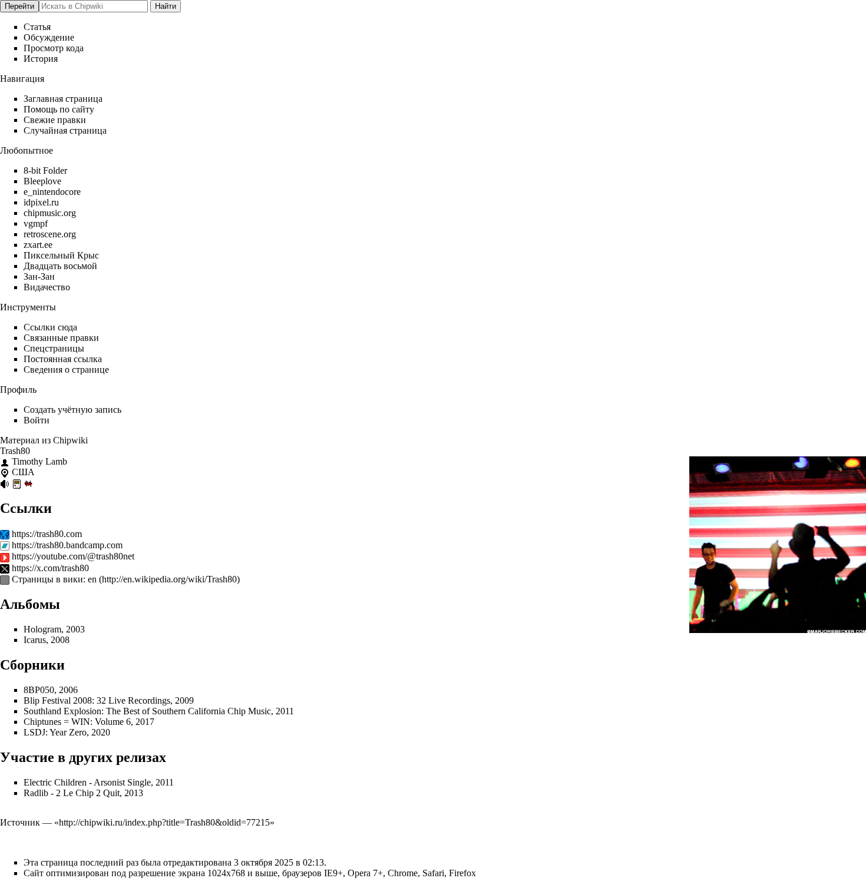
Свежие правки (55, 120)
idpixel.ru (41, 202)
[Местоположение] (4, 472)
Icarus (35, 640)
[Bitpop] (28, 483)
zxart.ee (38, 245)
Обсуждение (49, 37)
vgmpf (36, 223)
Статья (37, 27)
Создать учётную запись (72, 410)
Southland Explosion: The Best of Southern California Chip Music (147, 711)
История (41, 59)
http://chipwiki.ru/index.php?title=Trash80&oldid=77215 (164, 822)
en (92, 579)
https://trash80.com (47, 534)
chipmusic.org (50, 213)
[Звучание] (4, 483)
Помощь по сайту (59, 109)
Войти (36, 420)
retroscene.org (50, 234)
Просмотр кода (54, 48)
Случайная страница (65, 130)
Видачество (47, 287)
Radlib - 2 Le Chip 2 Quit (72, 793)
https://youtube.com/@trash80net (73, 556)
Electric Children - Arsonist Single (87, 782)
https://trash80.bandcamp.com (67, 545)
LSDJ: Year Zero (55, 732)
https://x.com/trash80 (50, 568)
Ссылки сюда (50, 327)
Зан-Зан (39, 276)
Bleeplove (42, 181)
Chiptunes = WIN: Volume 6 (77, 722)
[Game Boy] (16, 483)
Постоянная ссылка (63, 359)
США (23, 472)
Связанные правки (61, 338)
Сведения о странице (66, 370)
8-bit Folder (45, 170)
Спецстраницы (54, 348)
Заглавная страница (63, 99)
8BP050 (39, 690)
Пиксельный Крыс (61, 255)
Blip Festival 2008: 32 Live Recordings (97, 700)
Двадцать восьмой (60, 266)
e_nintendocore (52, 192)
